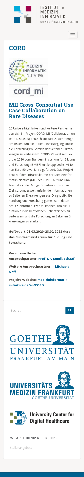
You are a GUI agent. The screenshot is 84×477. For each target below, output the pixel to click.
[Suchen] (69, 310)
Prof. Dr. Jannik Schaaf (56, 258)
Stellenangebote (21, 448)
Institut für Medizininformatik (40, 14)
